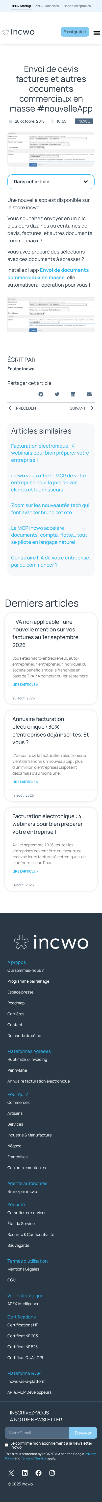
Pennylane (17, 1070)
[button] (85, 181)
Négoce (14, 1146)
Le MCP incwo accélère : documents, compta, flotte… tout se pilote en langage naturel (49, 535)
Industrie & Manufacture (29, 1135)
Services (15, 1124)
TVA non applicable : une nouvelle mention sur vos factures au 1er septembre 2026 (45, 633)
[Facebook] (38, 1473)
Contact (14, 1024)
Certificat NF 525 (22, 1346)
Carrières (15, 1014)
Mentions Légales (23, 1269)
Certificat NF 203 (22, 1336)
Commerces (18, 1102)
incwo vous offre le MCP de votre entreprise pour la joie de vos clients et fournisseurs (48, 482)
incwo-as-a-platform (26, 1381)
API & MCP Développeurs (29, 1392)
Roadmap (16, 1003)
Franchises (17, 1156)
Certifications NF (22, 1325)
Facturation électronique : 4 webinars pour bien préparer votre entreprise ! (50, 452)
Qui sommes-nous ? (25, 970)
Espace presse (20, 992)
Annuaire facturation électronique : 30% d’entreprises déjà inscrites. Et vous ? (50, 730)
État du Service (21, 1223)
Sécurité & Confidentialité (30, 1234)
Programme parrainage (28, 981)
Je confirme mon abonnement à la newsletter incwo (51, 1445)
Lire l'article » (25, 684)
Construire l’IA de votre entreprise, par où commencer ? (51, 561)
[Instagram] (52, 1473)
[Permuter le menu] (97, 33)
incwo (84, 121)
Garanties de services (26, 1212)
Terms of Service (34, 1458)
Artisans (15, 1113)
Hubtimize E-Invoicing (27, 1059)
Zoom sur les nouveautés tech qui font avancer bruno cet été (50, 508)
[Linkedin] (25, 1473)
